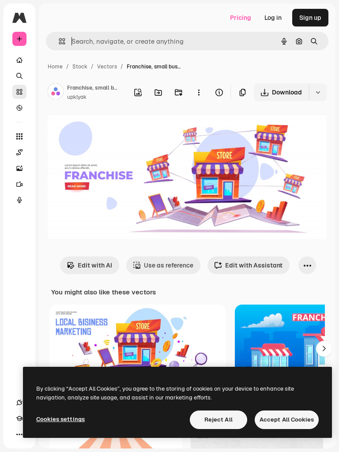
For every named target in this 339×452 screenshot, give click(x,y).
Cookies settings (60, 419)
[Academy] (19, 418)
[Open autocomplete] (58, 41)
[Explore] (19, 108)
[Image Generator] (19, 168)
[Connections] (19, 403)
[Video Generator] (19, 184)
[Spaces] (19, 152)
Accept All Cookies (287, 419)
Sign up (310, 18)
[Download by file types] (318, 92)
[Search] (19, 76)
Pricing (240, 18)
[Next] (324, 349)
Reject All (218, 419)
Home (55, 66)
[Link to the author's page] (56, 92)
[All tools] (19, 136)
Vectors (107, 66)
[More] (19, 434)
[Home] (19, 60)
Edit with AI (95, 265)
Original (104, 128)
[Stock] (19, 92)
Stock (79, 66)
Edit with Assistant (253, 265)
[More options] (198, 92)
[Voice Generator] (19, 200)
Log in (273, 18)
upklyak (77, 97)
